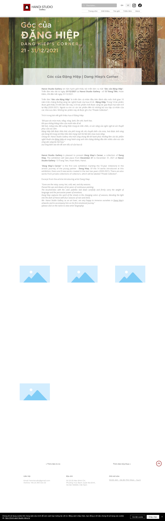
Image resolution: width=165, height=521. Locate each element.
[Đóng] (162, 517)
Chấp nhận (153, 517)
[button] (116, 11)
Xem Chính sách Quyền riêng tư (17, 518)
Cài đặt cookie (137, 517)
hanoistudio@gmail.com (39, 480)
